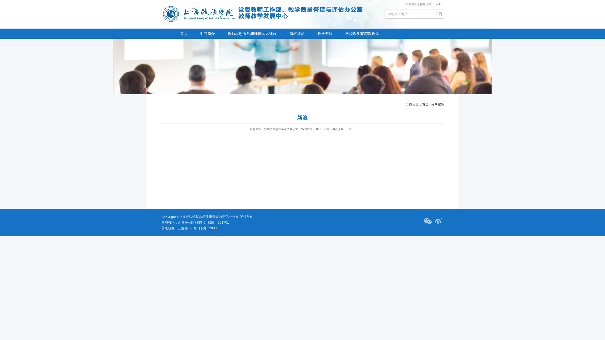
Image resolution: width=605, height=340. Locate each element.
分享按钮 (437, 104)
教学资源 (325, 34)
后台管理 (411, 4)
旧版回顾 (426, 4)
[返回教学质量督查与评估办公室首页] (200, 7)
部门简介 (207, 34)
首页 (184, 34)
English (439, 4)
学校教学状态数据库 (362, 34)
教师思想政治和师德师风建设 (252, 34)
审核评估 (297, 34)
